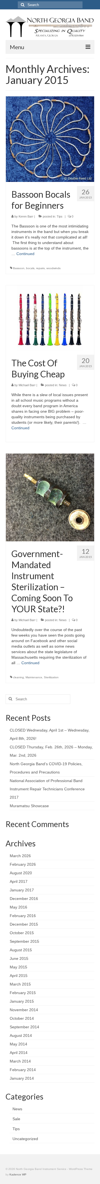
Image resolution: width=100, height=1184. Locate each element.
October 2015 (22, 933)
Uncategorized (25, 1139)
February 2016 (23, 915)
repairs (40, 268)
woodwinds (53, 268)
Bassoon (18, 268)
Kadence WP (17, 1174)
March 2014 (20, 1061)
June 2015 (19, 958)
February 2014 (23, 1070)
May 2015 (18, 967)
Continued (25, 253)
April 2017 (19, 881)
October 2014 (22, 1018)
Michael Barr (27, 385)
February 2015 (23, 992)
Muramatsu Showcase (29, 806)
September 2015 (24, 941)
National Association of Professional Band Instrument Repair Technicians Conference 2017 (47, 788)
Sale (16, 1119)
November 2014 (24, 1010)
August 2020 (21, 873)
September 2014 (24, 1027)
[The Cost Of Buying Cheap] (50, 317)
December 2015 (24, 924)
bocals (30, 268)
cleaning (18, 677)
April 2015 (19, 975)
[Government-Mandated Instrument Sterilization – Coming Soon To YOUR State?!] (50, 497)
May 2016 (18, 907)
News (63, 385)
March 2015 (20, 984)
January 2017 (22, 890)
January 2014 (22, 1078)
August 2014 (21, 1035)
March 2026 (20, 856)
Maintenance (34, 677)
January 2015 (22, 1001)
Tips (59, 216)
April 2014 (19, 1052)
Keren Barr (26, 216)
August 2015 (21, 950)
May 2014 (18, 1044)
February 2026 (23, 864)
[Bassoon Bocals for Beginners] (50, 139)
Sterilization (51, 677)
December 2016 (24, 898)
